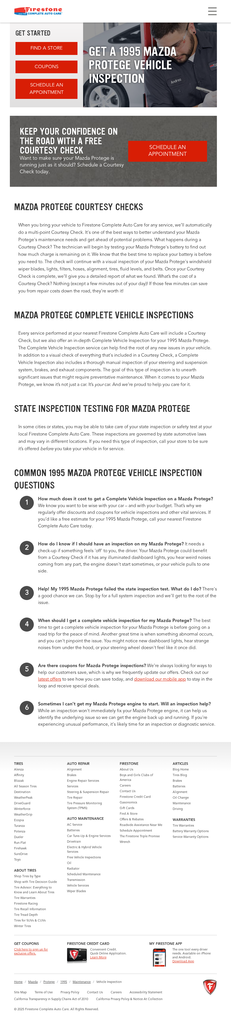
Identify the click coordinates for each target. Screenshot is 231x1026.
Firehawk (20, 848)
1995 (63, 982)
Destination (22, 792)
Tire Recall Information (30, 909)
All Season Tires (25, 786)
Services (72, 786)
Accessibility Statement (146, 992)
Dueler (18, 837)
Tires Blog (180, 775)
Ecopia (19, 820)
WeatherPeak (23, 798)
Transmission (76, 880)
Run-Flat (20, 843)
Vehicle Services (78, 885)
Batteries (73, 830)
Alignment (74, 769)
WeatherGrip (23, 814)
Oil (69, 863)
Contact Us (128, 791)
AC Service (74, 825)
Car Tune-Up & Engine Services (89, 836)
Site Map (20, 992)
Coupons (46, 67)
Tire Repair (75, 798)
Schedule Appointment (136, 830)
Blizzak (19, 781)
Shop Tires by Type (27, 876)
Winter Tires (22, 926)
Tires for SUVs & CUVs (30, 920)
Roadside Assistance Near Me (141, 825)
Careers (125, 785)
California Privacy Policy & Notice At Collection (129, 999)
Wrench (125, 842)
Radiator (73, 868)
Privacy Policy (70, 992)
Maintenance (182, 803)
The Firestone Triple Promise (140, 836)
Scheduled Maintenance (84, 874)
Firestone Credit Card (135, 797)
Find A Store (46, 48)
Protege (49, 982)
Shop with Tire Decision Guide (35, 882)
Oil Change (181, 798)
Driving (178, 809)
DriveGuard (22, 803)
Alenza (19, 769)
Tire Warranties (24, 898)
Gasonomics (128, 802)
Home (18, 982)
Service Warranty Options (190, 837)
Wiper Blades (76, 891)
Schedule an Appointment (47, 89)
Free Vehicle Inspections (84, 857)
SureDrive (21, 854)
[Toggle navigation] (212, 11)
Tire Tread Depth (26, 915)
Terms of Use (44, 992)
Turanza (19, 826)
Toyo (17, 859)
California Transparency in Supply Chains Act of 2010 (51, 999)
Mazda (33, 982)
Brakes (71, 775)
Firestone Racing (26, 903)
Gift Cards (127, 808)
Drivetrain (74, 841)
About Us (126, 769)
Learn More (98, 957)
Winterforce (22, 809)
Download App (183, 961)
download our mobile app (160, 679)
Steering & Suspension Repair (88, 792)
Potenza (19, 831)
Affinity (19, 775)
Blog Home (181, 769)
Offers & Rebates (132, 819)
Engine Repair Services (83, 781)
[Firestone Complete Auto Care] (38, 11)
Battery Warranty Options (191, 831)
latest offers (49, 679)
